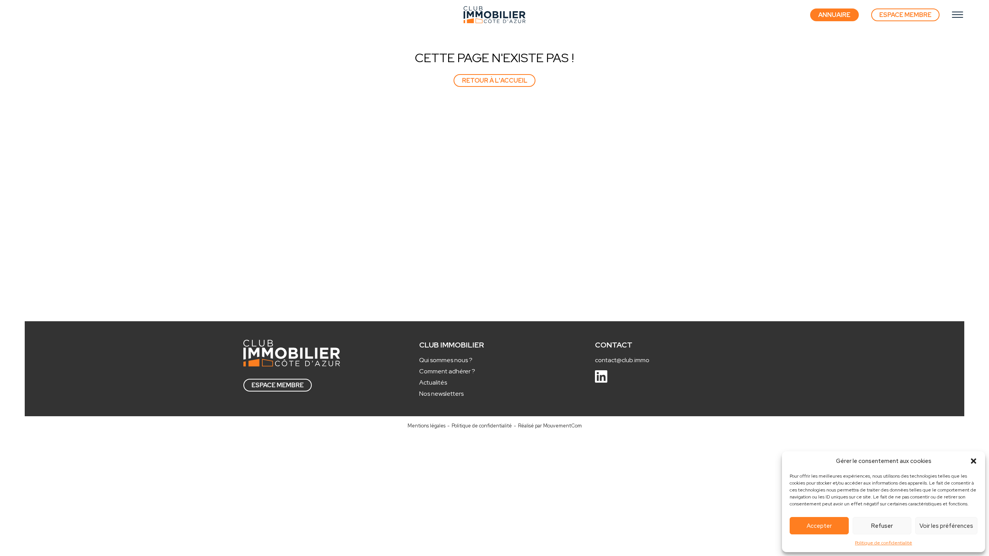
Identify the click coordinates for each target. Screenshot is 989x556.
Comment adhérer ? (447, 371)
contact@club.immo (622, 360)
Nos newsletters (441, 394)
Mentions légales (426, 425)
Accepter (819, 526)
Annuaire (834, 15)
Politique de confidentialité (883, 543)
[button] (973, 461)
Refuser (882, 526)
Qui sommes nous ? (445, 360)
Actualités (433, 382)
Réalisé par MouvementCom (550, 425)
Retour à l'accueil (494, 80)
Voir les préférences (946, 526)
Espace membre (277, 385)
